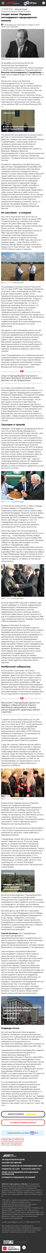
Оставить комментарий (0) (23, 1123)
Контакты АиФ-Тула (31, 1169)
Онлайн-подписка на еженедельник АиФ (22, 1166)
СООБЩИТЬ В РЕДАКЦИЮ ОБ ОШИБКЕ (18, 1177)
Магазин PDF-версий (11, 1163)
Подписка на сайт (11, 1169)
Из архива (8, 282)
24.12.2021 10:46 (7, 9)
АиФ (14, 59)
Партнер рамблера (21, 1242)
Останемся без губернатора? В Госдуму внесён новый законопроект (22, 1010)
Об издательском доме (13, 1160)
